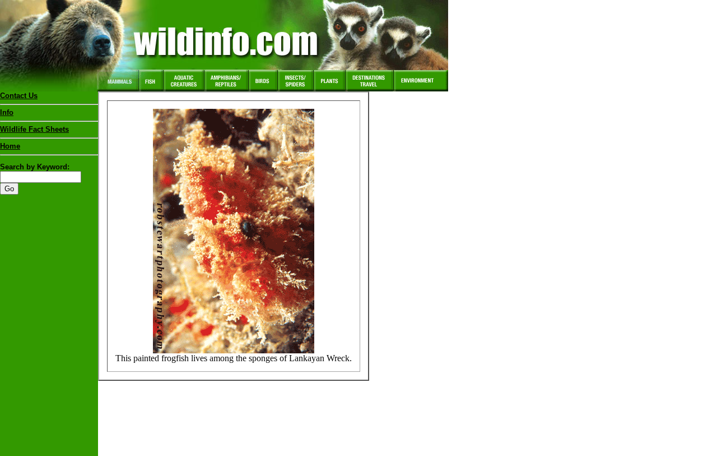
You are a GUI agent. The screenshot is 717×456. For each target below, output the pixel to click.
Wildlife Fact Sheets (34, 129)
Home (10, 146)
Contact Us (19, 95)
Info (6, 112)
